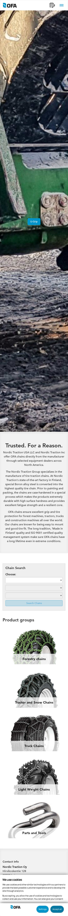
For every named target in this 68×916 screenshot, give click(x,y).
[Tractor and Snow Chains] (34, 674)
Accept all (57, 909)
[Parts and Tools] (34, 805)
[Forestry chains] (34, 631)
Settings (43, 909)
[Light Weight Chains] (34, 761)
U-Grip (34, 221)
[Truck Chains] (34, 718)
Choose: (10, 574)
